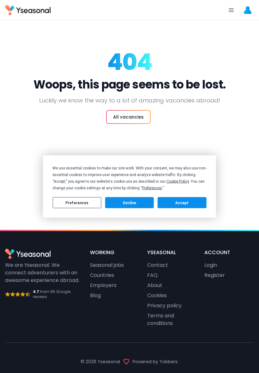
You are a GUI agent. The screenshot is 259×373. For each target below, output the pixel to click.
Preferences (76, 202)
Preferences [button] (152, 188)
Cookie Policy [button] (177, 181)
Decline (129, 202)
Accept (182, 202)
